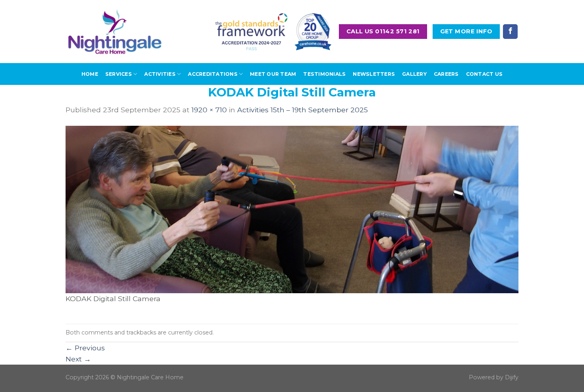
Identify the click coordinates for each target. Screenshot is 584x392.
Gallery (414, 74)
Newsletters (374, 74)
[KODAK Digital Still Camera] (292, 209)
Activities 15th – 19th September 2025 (302, 110)
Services (118, 74)
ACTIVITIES (159, 74)
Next (78, 359)
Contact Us (484, 74)
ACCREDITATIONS (212, 74)
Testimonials (324, 74)
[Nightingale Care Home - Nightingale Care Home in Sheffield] (115, 31)
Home (89, 74)
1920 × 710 (209, 110)
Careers (446, 74)
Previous (85, 348)
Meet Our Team (273, 74)
